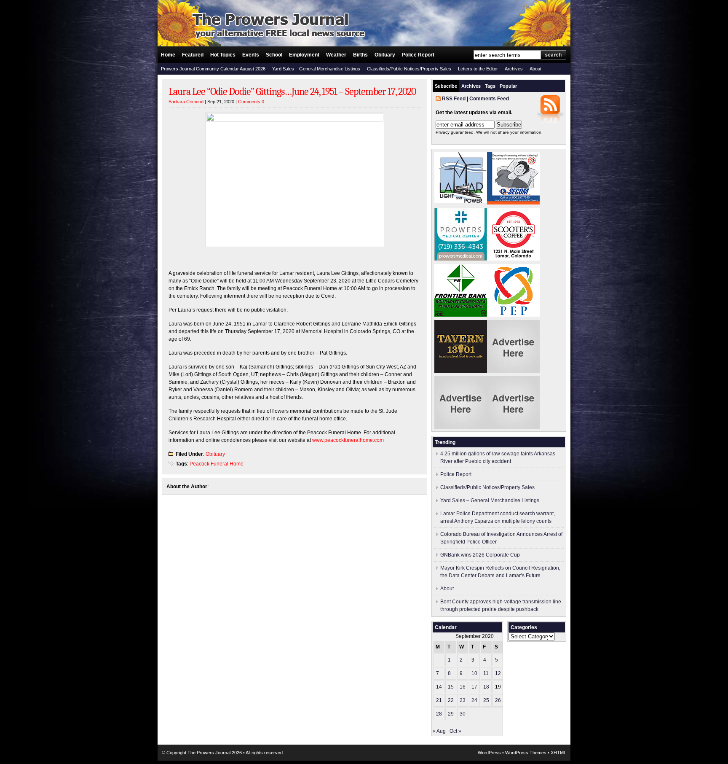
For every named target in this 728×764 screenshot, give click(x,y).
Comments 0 (251, 101)
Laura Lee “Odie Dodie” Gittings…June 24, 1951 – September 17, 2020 (292, 91)
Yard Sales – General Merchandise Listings (316, 68)
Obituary (385, 55)
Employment (304, 55)
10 (474, 673)
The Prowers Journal (208, 752)
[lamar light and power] (460, 201)
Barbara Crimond (186, 101)
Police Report (418, 55)
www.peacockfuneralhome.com (348, 440)
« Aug (439, 731)
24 (474, 700)
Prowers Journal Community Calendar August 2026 (213, 68)
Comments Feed (489, 99)
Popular (508, 86)
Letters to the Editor (478, 68)
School (274, 55)
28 (439, 714)
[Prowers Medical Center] (460, 259)
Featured (192, 55)
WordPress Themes (525, 752)
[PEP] (513, 315)
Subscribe (446, 86)
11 (486, 673)
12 (498, 673)
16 (463, 687)
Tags (490, 86)
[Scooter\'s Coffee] (513, 259)
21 (439, 700)
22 (451, 700)
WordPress (489, 752)
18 (486, 687)
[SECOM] (513, 203)
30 (463, 714)
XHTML (558, 752)
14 (439, 687)
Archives (514, 68)
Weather (336, 55)
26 (498, 700)
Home (168, 55)
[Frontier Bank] (460, 315)
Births (360, 55)
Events (250, 55)
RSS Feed (454, 99)
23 (463, 700)
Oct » (455, 731)
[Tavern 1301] (460, 371)
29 (451, 714)
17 (474, 687)
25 (486, 700)
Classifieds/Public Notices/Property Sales (409, 68)
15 (451, 687)
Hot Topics (223, 55)
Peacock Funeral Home (217, 464)
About (535, 68)
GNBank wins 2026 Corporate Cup (480, 555)
